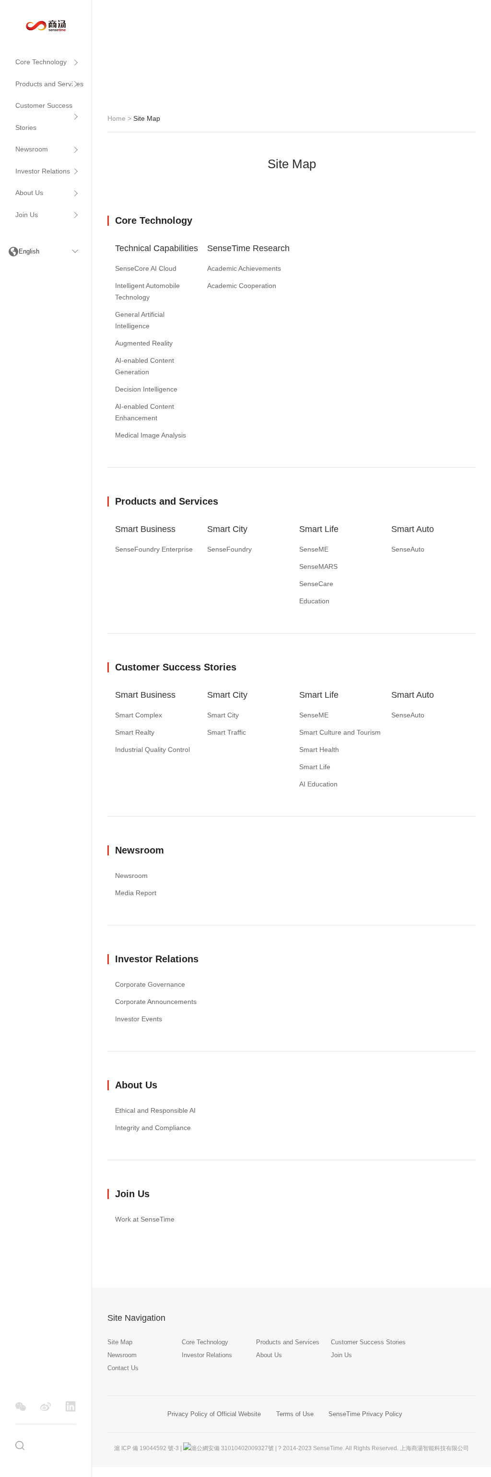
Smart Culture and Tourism (340, 732)
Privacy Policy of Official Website (214, 1414)
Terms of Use (295, 1414)
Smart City (227, 529)
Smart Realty (134, 732)
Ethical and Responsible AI (155, 1110)
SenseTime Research (248, 248)
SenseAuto (407, 549)
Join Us (26, 215)
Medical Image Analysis (150, 435)
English (29, 251)
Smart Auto (412, 529)
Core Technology (41, 62)
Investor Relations (42, 171)
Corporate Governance (150, 984)
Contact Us (123, 1368)
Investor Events (138, 1019)
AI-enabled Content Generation (144, 366)
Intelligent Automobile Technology (147, 291)
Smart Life (319, 529)
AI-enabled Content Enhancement (144, 412)
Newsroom (31, 149)
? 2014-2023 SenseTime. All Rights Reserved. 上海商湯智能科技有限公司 (373, 1448)
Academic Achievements (244, 268)
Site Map (119, 1342)
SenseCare (316, 584)
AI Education (318, 784)
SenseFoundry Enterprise (154, 549)
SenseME (313, 549)
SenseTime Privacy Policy (365, 1414)
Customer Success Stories (43, 116)
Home (116, 118)
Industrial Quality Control (152, 749)
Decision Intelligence (146, 389)
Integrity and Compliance (153, 1127)
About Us (29, 192)
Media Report (135, 893)
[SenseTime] (46, 25)
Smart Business (145, 529)
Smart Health (319, 749)
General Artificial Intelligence (139, 320)
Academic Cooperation (241, 285)
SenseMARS (318, 566)
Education (314, 601)
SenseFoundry (229, 549)
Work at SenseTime (145, 1219)
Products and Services (49, 84)
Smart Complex (138, 715)
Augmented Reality (144, 343)
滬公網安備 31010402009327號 (232, 1448)
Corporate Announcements (156, 1001)
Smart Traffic (226, 732)
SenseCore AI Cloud (145, 268)
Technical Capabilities (156, 248)
